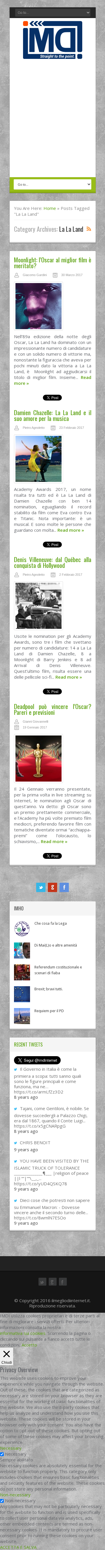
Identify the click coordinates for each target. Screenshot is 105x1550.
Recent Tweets (28, 1044)
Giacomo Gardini (35, 275)
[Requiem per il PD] (22, 1016)
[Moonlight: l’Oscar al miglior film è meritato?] (52, 307)
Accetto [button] (29, 1345)
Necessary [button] (11, 1448)
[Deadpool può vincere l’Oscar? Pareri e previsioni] (52, 760)
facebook (64, 887)
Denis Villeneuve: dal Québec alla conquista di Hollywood (52, 562)
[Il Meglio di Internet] (52, 53)
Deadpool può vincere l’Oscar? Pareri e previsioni (52, 709)
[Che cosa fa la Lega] (22, 929)
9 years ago (26, 1149)
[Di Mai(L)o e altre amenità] (22, 950)
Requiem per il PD (49, 1011)
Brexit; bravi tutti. (48, 989)
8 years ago (26, 1097)
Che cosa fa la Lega (50, 923)
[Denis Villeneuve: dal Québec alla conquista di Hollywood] (52, 607)
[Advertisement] (52, 118)
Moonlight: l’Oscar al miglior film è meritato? (52, 262)
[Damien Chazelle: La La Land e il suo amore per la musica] (52, 460)
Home (49, 208)
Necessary (16, 1454)
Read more (70, 530)
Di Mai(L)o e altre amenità (55, 945)
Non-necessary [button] (15, 1495)
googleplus (52, 887)
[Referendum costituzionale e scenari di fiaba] (22, 972)
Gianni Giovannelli (35, 721)
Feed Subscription (89, 228)
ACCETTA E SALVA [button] (18, 1547)
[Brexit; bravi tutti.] (22, 994)
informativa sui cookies (23, 1333)
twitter (41, 887)
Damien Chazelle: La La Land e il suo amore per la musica (52, 415)
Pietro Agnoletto (34, 427)
